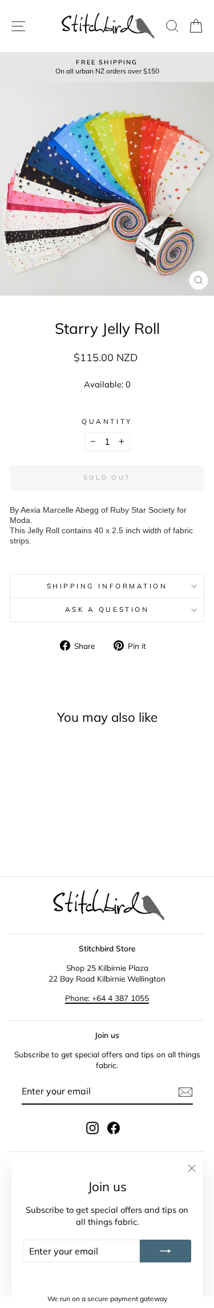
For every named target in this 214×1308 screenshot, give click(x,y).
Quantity (107, 421)
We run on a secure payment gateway (107, 1298)
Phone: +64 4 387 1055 (107, 998)
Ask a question (107, 609)
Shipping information (107, 586)
